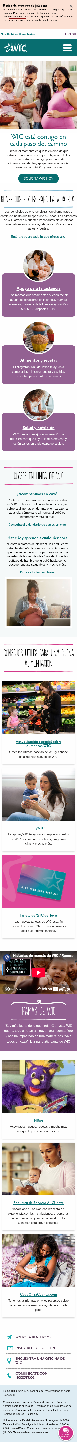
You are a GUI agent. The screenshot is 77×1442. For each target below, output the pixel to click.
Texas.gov (32, 1414)
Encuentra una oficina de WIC (40, 1361)
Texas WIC (15, 47)
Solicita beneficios (33, 1337)
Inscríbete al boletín (35, 1348)
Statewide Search (14, 1414)
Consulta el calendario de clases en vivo (37, 524)
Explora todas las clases (37, 572)
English (70, 34)
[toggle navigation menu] (64, 47)
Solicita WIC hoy (38, 178)
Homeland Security (57, 1410)
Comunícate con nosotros (31, 1375)
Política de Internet (43, 1402)
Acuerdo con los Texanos (29, 1410)
